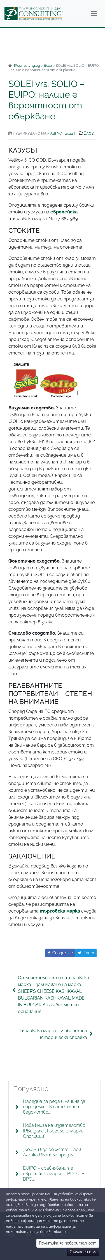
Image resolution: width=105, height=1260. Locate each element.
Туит (89, 953)
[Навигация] (94, 13)
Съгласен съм (83, 1252)
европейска (64, 212)
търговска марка (60, 911)
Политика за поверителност (68, 1243)
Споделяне (62, 953)
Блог (88, 133)
